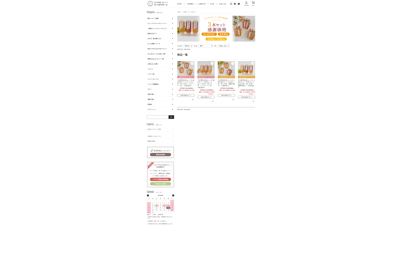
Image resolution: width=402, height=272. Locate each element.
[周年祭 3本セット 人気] (246, 69)
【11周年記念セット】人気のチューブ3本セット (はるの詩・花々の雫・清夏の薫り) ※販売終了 (246, 83)
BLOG (212, 4)
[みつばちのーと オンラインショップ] (157, 4)
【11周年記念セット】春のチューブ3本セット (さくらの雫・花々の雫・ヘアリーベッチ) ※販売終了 (205, 83)
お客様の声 (202, 4)
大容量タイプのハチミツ (154, 136)
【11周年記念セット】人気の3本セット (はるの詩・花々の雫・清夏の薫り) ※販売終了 (226, 83)
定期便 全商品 (151, 141)
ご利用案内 (190, 4)
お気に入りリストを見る (154, 129)
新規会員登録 (160, 154)
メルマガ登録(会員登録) (160, 179)
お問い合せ (222, 4)
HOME (179, 4)
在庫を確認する (184, 95)
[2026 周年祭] (185, 69)
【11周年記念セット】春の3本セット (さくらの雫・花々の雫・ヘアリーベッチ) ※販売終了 (185, 83)
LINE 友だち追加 (160, 184)
